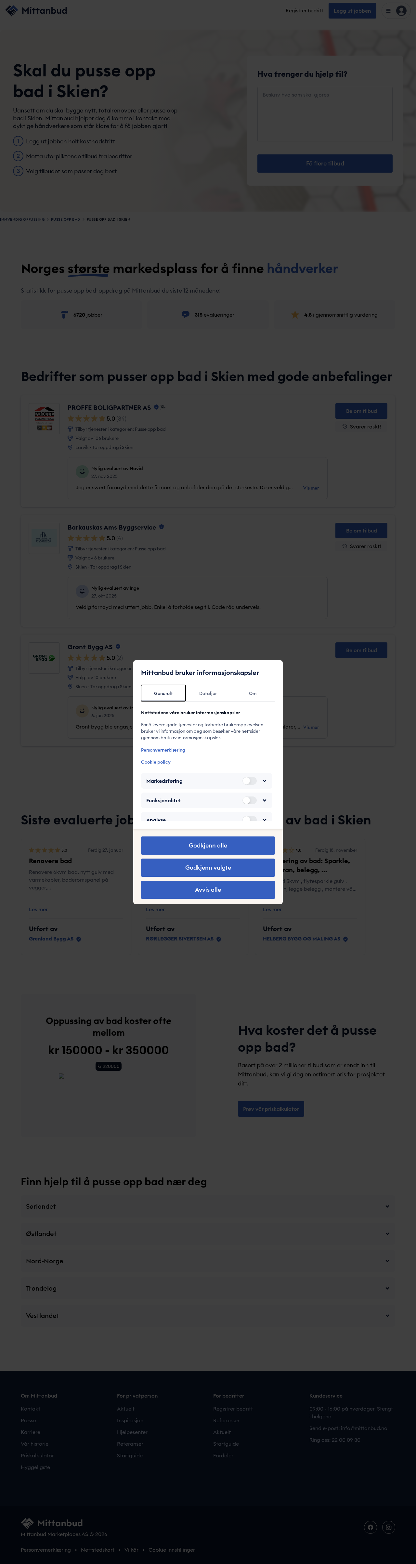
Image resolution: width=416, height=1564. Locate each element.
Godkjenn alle (208, 845)
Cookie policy (156, 762)
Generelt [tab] (163, 693)
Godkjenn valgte (208, 867)
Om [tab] (252, 693)
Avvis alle (208, 889)
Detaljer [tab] (208, 693)
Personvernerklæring (163, 750)
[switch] (249, 781)
